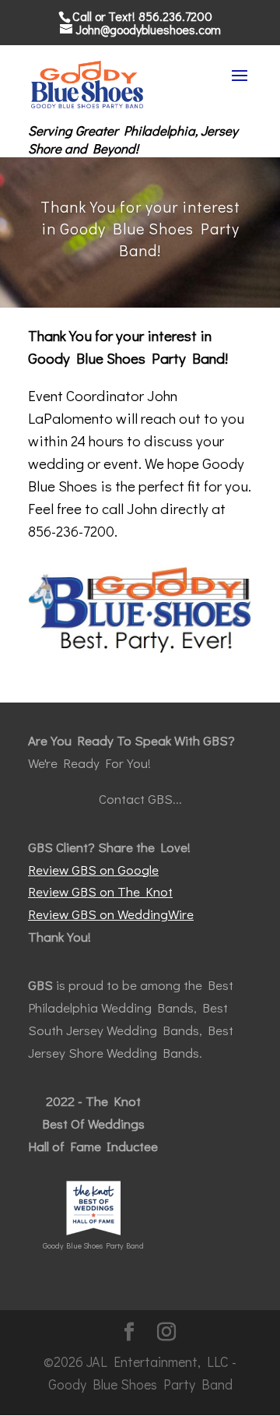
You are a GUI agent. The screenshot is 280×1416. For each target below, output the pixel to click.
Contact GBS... (140, 799)
